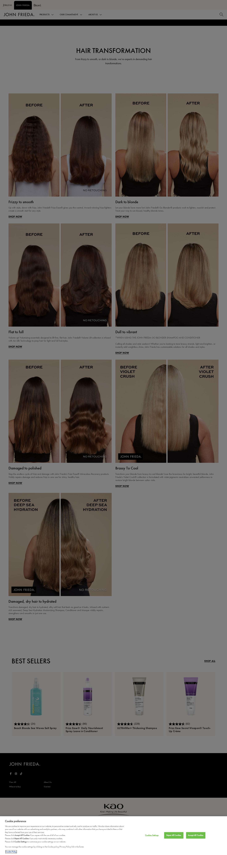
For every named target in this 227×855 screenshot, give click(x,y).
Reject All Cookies (173, 835)
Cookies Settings (152, 835)
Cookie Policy (11, 852)
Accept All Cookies (195, 835)
